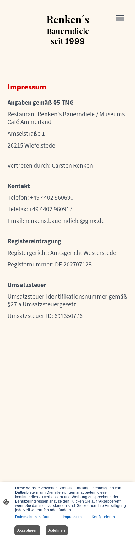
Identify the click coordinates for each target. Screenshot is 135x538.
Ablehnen (56, 530)
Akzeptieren (27, 530)
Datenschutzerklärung (34, 517)
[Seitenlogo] (67, 51)
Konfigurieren (103, 517)
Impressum (72, 517)
